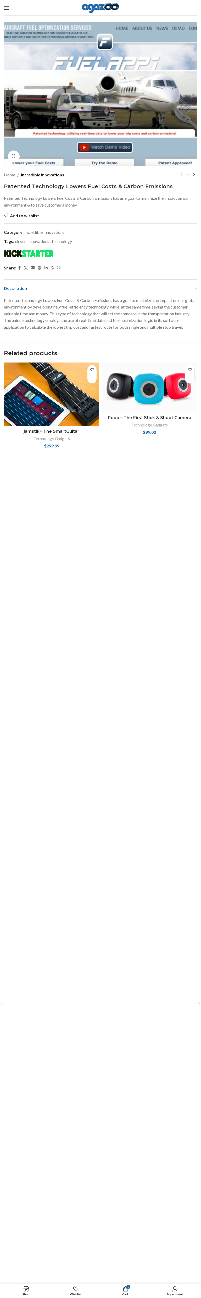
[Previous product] (181, 174)
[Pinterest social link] (39, 267)
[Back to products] (188, 174)
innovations (39, 241)
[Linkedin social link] (46, 267)
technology (62, 241)
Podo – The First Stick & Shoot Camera (149, 417)
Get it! (92, 378)
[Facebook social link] (19, 267)
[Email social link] (32, 267)
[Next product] (194, 174)
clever (20, 241)
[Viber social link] (58, 267)
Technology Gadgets (52, 438)
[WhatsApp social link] (52, 267)
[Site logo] (100, 7)
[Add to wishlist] (92, 369)
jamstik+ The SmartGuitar (51, 431)
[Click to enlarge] (14, 156)
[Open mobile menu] (6, 8)
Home (9, 174)
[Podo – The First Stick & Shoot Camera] (149, 387)
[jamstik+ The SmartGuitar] (51, 394)
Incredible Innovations (42, 174)
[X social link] (26, 267)
